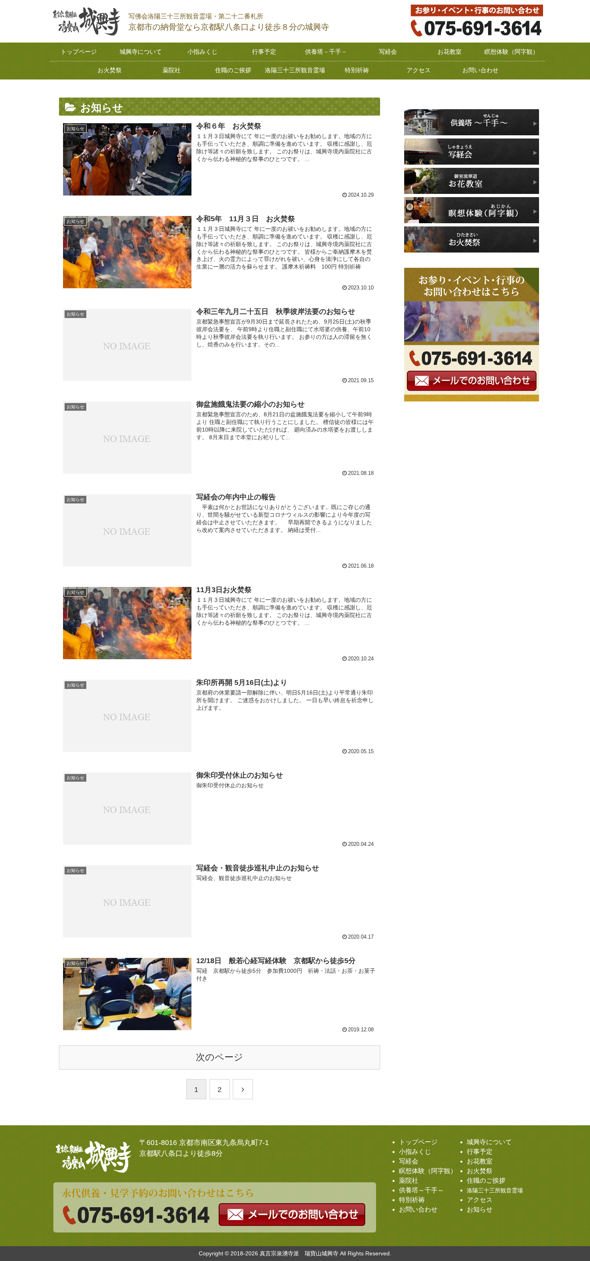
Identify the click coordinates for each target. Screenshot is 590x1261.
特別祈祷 (412, 1199)
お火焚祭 (479, 1170)
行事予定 (479, 1151)
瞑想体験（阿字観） (428, 1170)
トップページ (418, 1142)
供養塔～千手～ (421, 1190)
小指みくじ (415, 1151)
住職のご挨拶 (486, 1180)
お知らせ (479, 1209)
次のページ (219, 1057)
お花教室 (479, 1161)
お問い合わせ (418, 1209)
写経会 (408, 1161)
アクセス (479, 1199)
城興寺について (489, 1142)
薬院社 (408, 1180)
